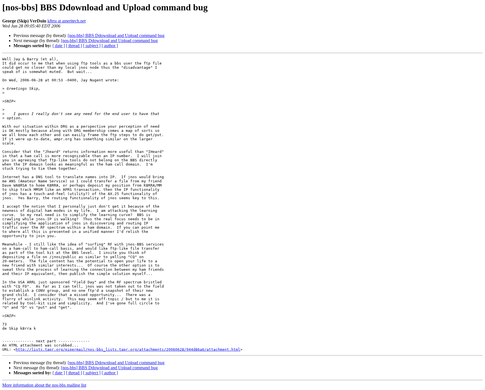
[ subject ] (91, 45)
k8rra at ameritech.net (66, 21)
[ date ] (58, 45)
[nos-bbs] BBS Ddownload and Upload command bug (116, 35)
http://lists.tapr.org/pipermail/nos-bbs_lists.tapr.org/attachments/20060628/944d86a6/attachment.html (128, 349)
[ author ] (110, 45)
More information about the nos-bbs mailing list (44, 385)
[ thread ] (74, 45)
